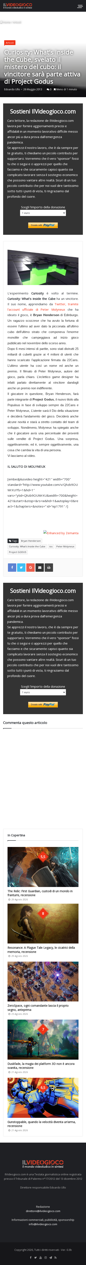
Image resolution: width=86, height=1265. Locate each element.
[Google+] (30, 567)
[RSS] (55, 1257)
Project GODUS (17, 552)
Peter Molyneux (65, 546)
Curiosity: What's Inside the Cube (27, 546)
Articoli (17, 22)
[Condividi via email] (39, 567)
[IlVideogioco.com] (17, 6)
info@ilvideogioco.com (43, 1224)
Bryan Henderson (31, 540)
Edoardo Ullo (12, 89)
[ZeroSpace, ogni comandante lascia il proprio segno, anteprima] (43, 981)
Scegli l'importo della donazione (43, 207)
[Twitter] (35, 1257)
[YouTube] (40, 1257)
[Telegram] (50, 1257)
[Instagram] (45, 1257)
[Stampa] (49, 567)
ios (50, 546)
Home (7, 22)
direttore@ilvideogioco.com (43, 1211)
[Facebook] (30, 1257)
